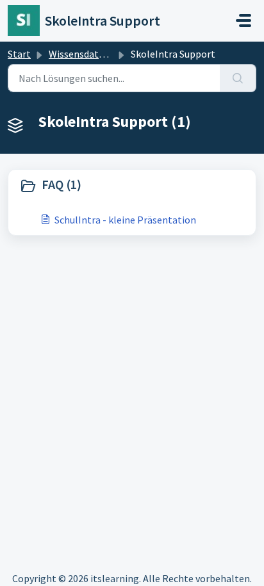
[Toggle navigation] (243, 20)
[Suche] (238, 78)
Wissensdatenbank (90, 53)
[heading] (132, 186)
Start (19, 53)
